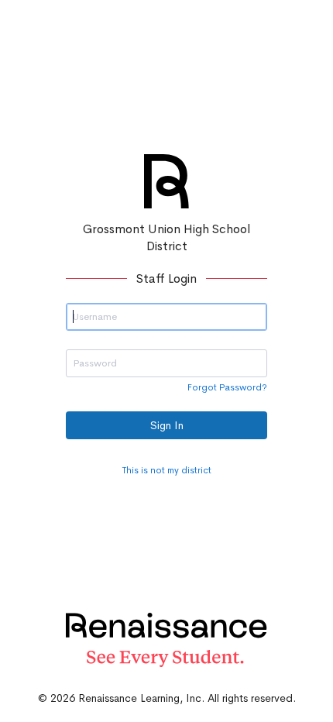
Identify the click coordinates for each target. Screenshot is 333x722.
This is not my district (166, 470)
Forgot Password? (227, 387)
